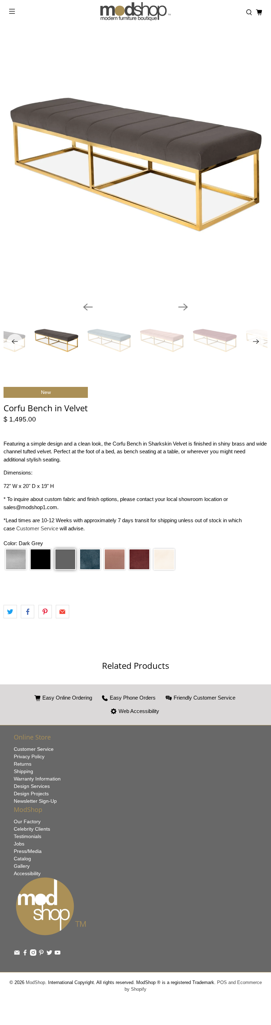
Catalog (22, 858)
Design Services (32, 786)
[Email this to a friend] (62, 611)
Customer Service (38, 528)
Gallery (22, 866)
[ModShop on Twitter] (49, 954)
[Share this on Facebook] (27, 611)
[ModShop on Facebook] (25, 954)
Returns (22, 764)
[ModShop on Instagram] (33, 954)
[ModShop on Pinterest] (41, 954)
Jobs (19, 844)
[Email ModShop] (17, 954)
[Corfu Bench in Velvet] (135, 164)
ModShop (35, 982)
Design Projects (31, 793)
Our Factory (27, 821)
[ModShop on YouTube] (57, 954)
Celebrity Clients (32, 829)
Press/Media (28, 851)
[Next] (183, 307)
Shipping (23, 771)
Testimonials (27, 836)
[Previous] (88, 307)
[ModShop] (135, 12)
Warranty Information (37, 779)
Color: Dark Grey (23, 543)
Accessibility (27, 873)
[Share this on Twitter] (10, 611)
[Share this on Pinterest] (45, 611)
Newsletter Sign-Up (35, 801)
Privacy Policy (29, 756)
